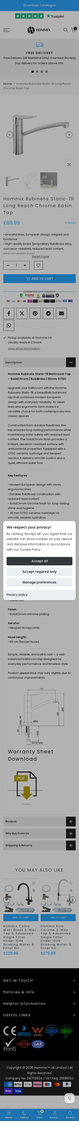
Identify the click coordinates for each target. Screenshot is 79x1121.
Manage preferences (39, 582)
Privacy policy (17, 594)
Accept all (39, 561)
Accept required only (39, 571)
